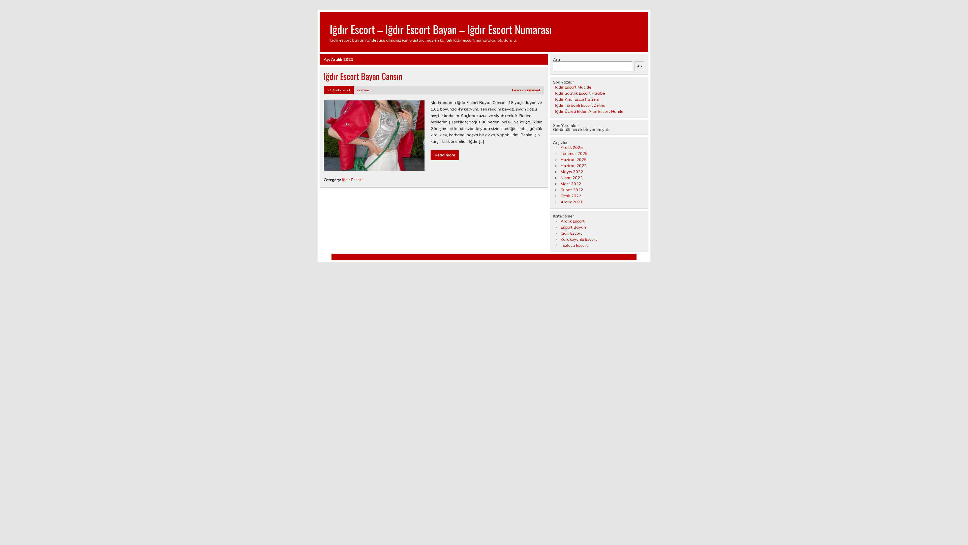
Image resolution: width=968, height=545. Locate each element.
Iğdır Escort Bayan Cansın (363, 76)
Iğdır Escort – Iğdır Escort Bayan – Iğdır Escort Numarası (441, 29)
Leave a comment (526, 90)
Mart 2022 (571, 183)
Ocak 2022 (571, 195)
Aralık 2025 (572, 147)
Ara (556, 59)
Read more (445, 154)
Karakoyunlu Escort (579, 239)
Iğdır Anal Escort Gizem (577, 99)
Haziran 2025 (574, 159)
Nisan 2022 (572, 177)
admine (363, 90)
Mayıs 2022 (572, 171)
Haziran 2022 (574, 165)
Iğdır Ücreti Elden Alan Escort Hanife (589, 111)
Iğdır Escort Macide (573, 87)
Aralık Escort (573, 221)
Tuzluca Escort (574, 245)
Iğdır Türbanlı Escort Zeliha (580, 105)
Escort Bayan (573, 227)
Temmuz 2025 (574, 153)
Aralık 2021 (572, 201)
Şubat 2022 (572, 189)
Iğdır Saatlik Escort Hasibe (580, 93)
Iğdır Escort (352, 179)
